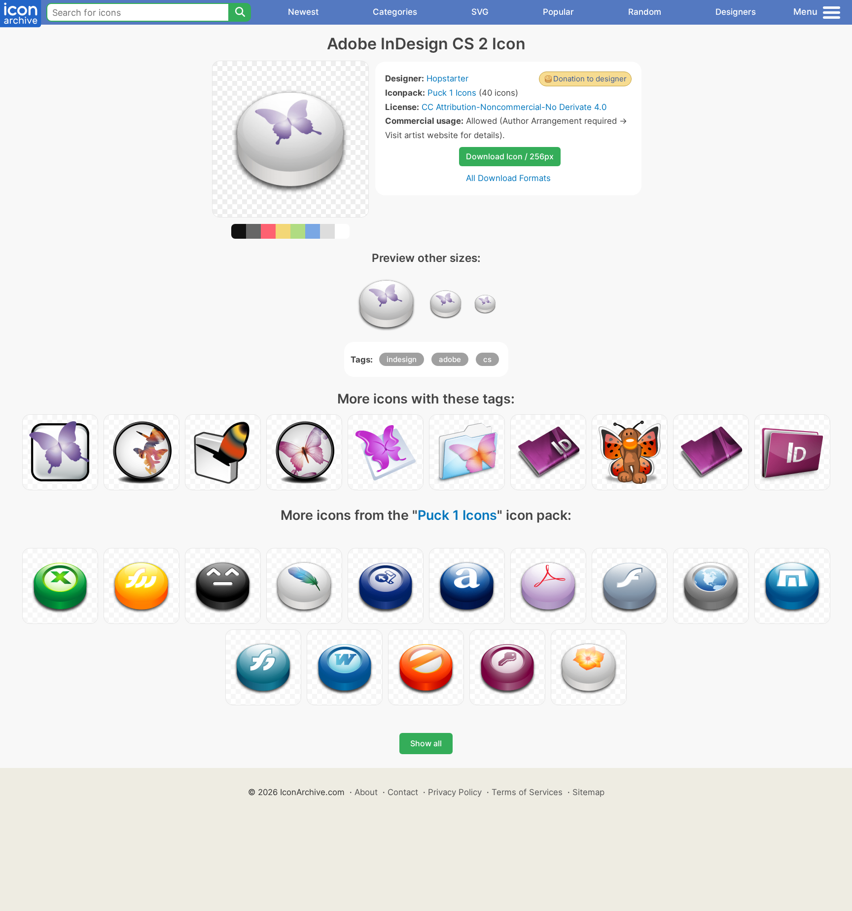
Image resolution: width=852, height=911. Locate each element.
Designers (735, 12)
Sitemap (588, 792)
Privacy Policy (455, 792)
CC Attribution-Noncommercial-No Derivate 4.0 (514, 107)
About (366, 792)
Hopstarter (447, 78)
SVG (480, 12)
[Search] (239, 12)
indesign (402, 359)
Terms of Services (527, 792)
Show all (426, 743)
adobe (450, 359)
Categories (395, 12)
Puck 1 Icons (451, 93)
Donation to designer (590, 78)
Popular (558, 12)
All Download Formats (508, 178)
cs (487, 359)
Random (644, 12)
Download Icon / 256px (510, 156)
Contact (403, 792)
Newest (303, 12)
